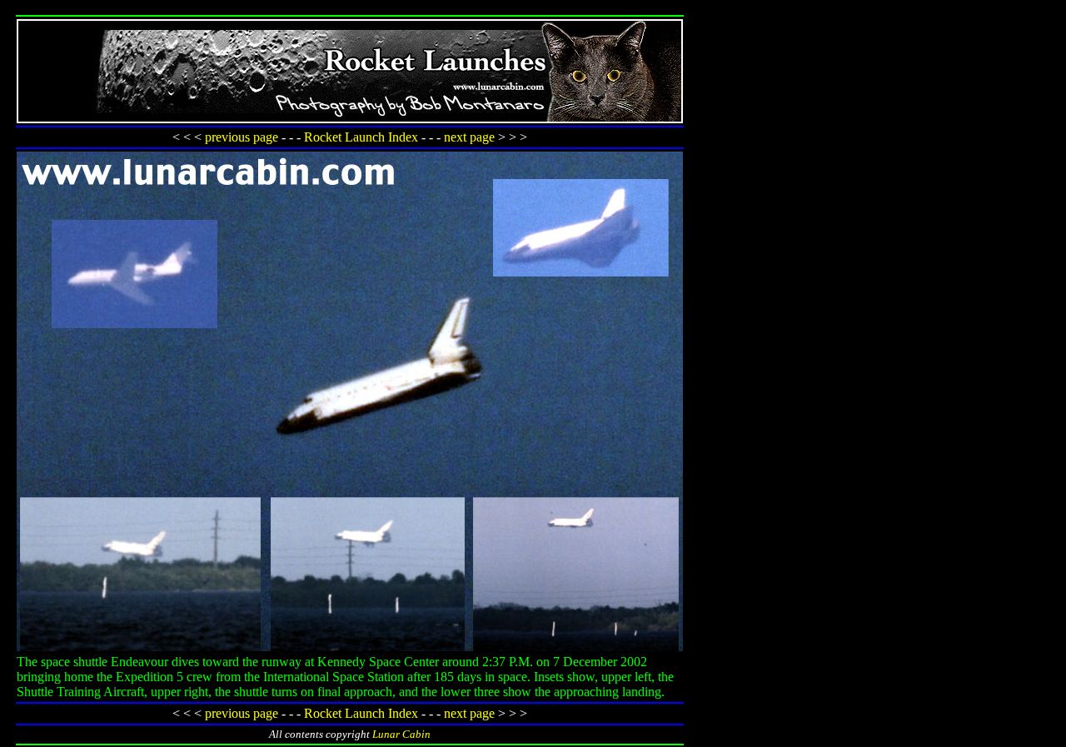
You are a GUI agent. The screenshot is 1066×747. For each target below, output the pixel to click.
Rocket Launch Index (361, 137)
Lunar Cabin (401, 734)
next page (469, 137)
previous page (241, 137)
